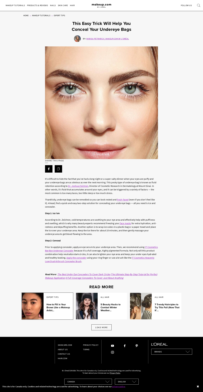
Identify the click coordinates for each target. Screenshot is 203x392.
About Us (62, 349)
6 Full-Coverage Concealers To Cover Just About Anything (94, 277)
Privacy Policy (90, 345)
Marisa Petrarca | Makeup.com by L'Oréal (107, 38)
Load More (101, 327)
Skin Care (63, 5)
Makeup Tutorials (15, 5)
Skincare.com (65, 345)
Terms (86, 349)
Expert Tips (59, 15)
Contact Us (64, 354)
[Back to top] (196, 385)
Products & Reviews (37, 5)
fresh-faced (123, 199)
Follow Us (186, 5)
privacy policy (118, 386)
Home (26, 15)
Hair (72, 5)
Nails (53, 5)
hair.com (62, 358)
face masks (125, 223)
